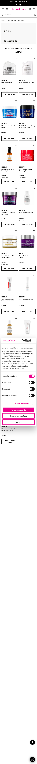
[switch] (32, 382)
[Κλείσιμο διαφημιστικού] (34, 340)
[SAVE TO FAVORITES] (16, 58)
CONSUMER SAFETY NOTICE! (18, 2)
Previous (1, 3)
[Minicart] (34, 9)
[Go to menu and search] (3, 9)
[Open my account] (30, 9)
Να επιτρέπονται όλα (18, 410)
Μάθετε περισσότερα (23, 404)
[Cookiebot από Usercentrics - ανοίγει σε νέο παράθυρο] (23, 340)
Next (35, 3)
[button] (2, 15)
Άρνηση (18, 422)
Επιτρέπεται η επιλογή (18, 416)
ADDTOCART (9, 95)
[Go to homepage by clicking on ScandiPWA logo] (18, 9)
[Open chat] (32, 759)
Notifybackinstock (10, 441)
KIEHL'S (4, 80)
